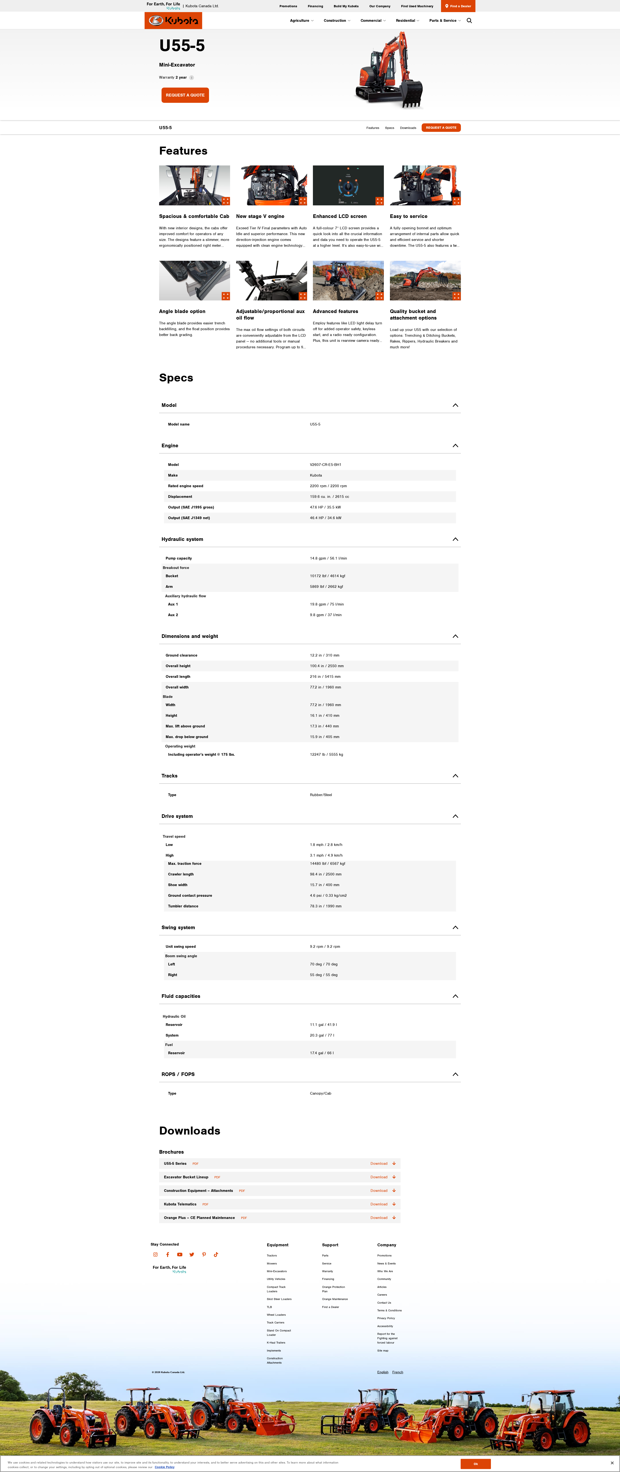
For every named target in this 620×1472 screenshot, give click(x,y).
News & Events (386, 1263)
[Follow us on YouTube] (180, 1254)
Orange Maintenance (335, 1299)
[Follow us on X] (192, 1254)
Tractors (272, 1255)
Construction (335, 20)
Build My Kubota (346, 6)
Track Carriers (275, 1322)
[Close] (612, 1463)
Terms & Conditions (389, 1310)
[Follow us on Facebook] (167, 1254)
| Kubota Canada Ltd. (200, 6)
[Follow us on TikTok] (216, 1254)
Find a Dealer (460, 6)
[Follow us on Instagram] (155, 1254)
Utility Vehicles (276, 1279)
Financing (315, 6)
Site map (382, 1350)
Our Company (379, 6)
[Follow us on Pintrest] (204, 1254)
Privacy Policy (386, 1318)
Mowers (272, 1263)
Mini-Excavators (277, 1271)
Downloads (408, 128)
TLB (269, 1307)
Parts (325, 1255)
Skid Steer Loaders (279, 1299)
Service (326, 1263)
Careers (382, 1295)
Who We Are (385, 1271)
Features (372, 128)
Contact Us (384, 1303)
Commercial (371, 20)
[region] (310, 1463)
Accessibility (385, 1326)
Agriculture (299, 20)
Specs (389, 128)
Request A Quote (185, 95)
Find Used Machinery (417, 6)
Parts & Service (443, 20)
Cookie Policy (164, 1467)
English (382, 1372)
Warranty (327, 1271)
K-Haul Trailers (276, 1343)
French (397, 1372)
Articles (382, 1287)
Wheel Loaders (276, 1315)
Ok (476, 1464)
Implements (274, 1350)
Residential (405, 20)
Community (384, 1279)
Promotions (288, 6)
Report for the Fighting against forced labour (387, 1338)
